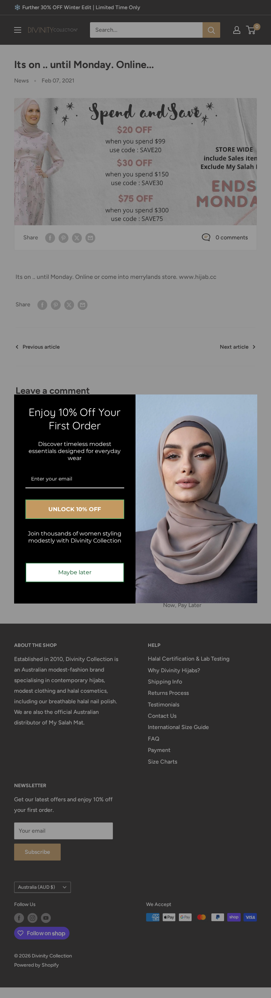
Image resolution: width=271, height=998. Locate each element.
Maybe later (74, 572)
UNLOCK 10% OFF (74, 509)
